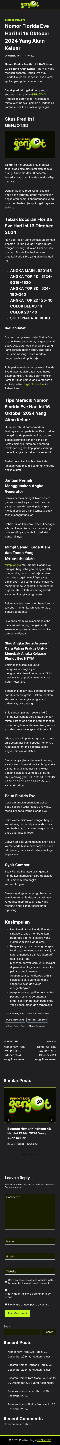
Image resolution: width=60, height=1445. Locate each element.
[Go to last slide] (8, 1119)
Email (10, 1256)
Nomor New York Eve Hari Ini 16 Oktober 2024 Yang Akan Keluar (14, 1050)
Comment (13, 1197)
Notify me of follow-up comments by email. (28, 1295)
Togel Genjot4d (36, 1026)
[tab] (24, 1154)
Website (11, 1271)
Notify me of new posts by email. (28, 1304)
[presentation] (30, 1105)
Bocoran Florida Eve (38, 1013)
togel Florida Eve (34, 384)
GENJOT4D (38, 94)
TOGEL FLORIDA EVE (15, 20)
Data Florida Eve (15, 1019)
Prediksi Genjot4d (37, 1019)
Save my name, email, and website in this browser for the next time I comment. (31, 1282)
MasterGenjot (14, 55)
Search (8, 1326)
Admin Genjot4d (15, 1013)
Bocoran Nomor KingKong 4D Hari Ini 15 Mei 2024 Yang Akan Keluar (29, 1133)
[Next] (51, 1119)
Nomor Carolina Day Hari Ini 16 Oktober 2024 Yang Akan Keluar (45, 1050)
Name (11, 1241)
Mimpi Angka (13, 565)
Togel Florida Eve (15, 1026)
